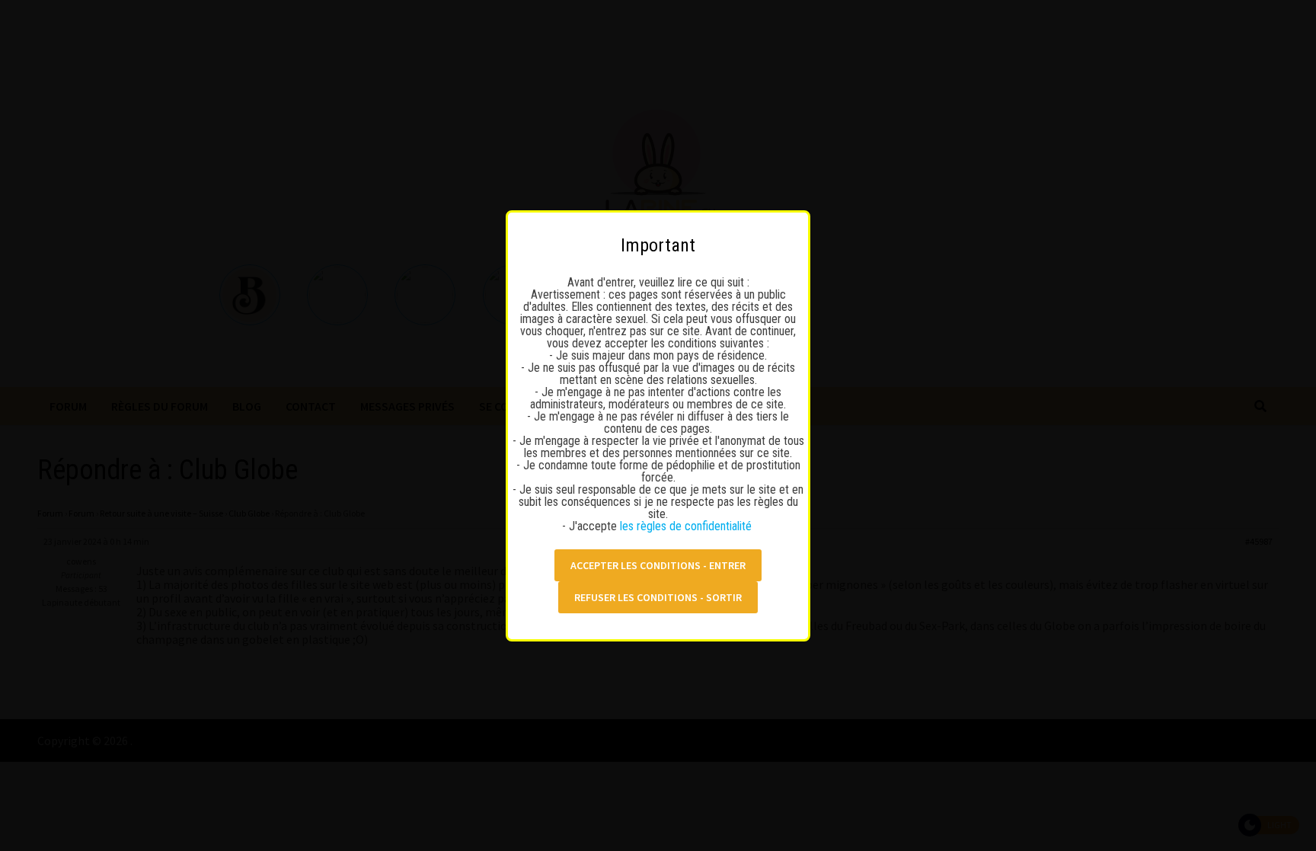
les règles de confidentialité (687, 526)
